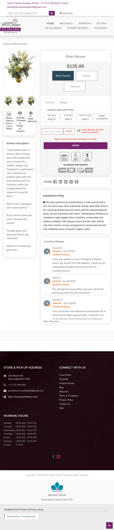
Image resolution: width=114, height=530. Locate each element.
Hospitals (63, 379)
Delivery (50, 102)
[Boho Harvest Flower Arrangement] (9, 101)
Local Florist (65, 375)
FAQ (61, 408)
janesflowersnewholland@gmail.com (25, 390)
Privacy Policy (66, 400)
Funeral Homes (66, 383)
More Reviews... (52, 321)
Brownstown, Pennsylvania (21, 516)
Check (68, 131)
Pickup (63, 102)
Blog (61, 387)
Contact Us (64, 404)
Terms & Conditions (68, 395)
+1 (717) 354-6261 (17, 384)
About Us (63, 391)
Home (50, 23)
